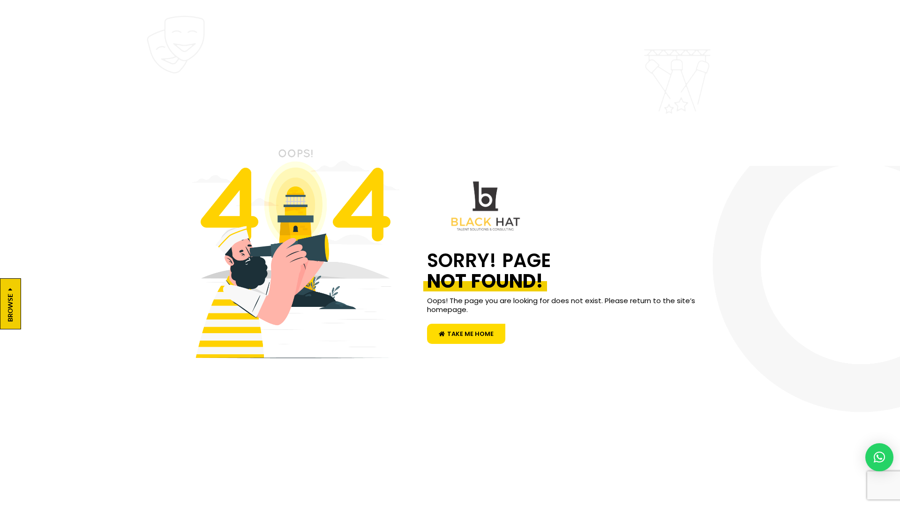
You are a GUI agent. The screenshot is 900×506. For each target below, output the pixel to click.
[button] (879, 457)
